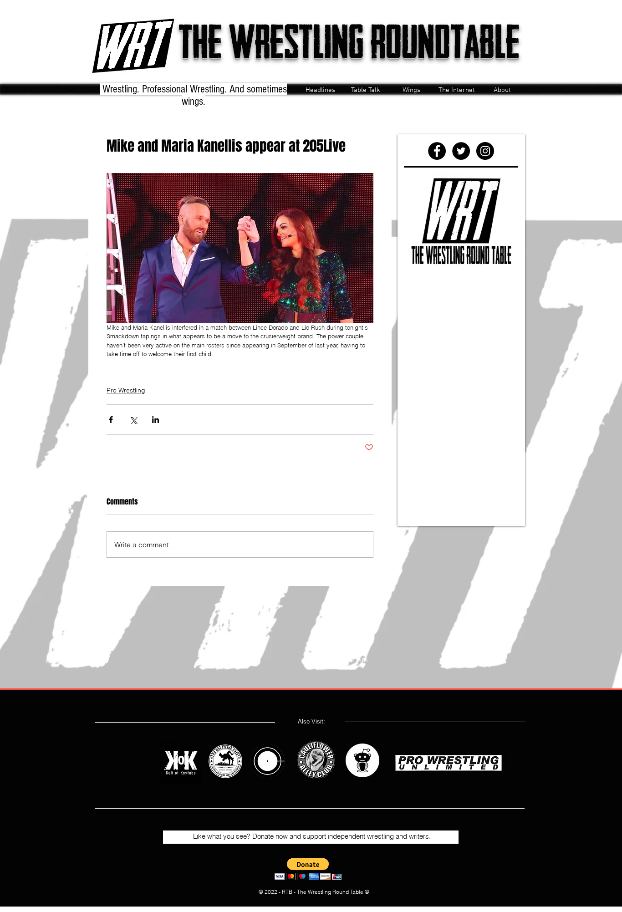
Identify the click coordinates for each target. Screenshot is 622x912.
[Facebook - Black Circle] (437, 151)
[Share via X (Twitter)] (133, 419)
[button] (308, 869)
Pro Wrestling (126, 390)
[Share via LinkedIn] (155, 419)
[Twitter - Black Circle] (461, 151)
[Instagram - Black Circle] (485, 151)
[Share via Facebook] (111, 419)
